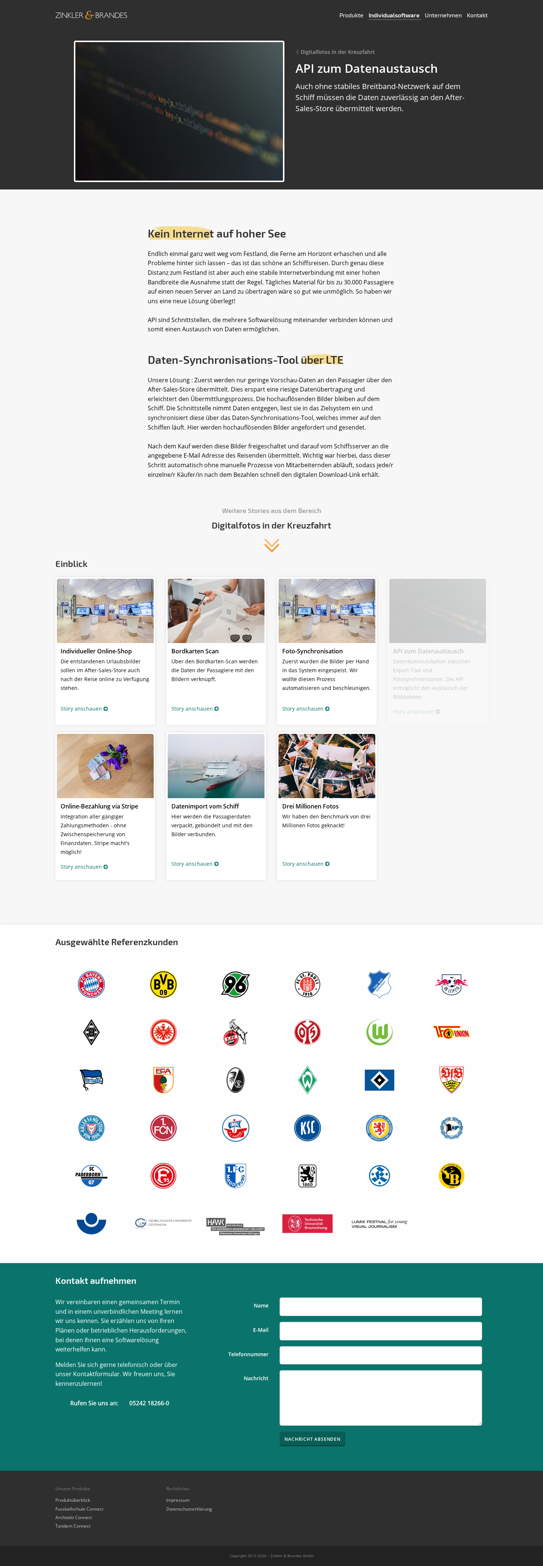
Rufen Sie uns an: (94, 1403)
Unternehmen (444, 14)
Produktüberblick (72, 1500)
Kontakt (477, 14)
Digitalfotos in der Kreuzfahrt (338, 51)
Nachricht (256, 1378)
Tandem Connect (72, 1526)
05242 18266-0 (149, 1403)
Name (261, 1305)
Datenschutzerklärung (189, 1509)
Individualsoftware (395, 14)
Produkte (352, 14)
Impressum (177, 1500)
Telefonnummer (248, 1354)
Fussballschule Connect (79, 1509)
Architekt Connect (73, 1517)
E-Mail (261, 1329)
